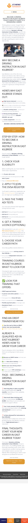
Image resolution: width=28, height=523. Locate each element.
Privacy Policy (15, 474)
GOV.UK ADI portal (9, 193)
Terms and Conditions (7, 474)
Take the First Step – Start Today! (14, 461)
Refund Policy (22, 474)
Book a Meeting (10, 521)
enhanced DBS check (12, 180)
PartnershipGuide (24, 520)
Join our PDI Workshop (14, 312)
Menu (15, 12)
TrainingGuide (17, 520)
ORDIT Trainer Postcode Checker (13, 329)
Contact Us (3, 520)
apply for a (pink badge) (13, 230)
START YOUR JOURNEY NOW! (14, 130)
